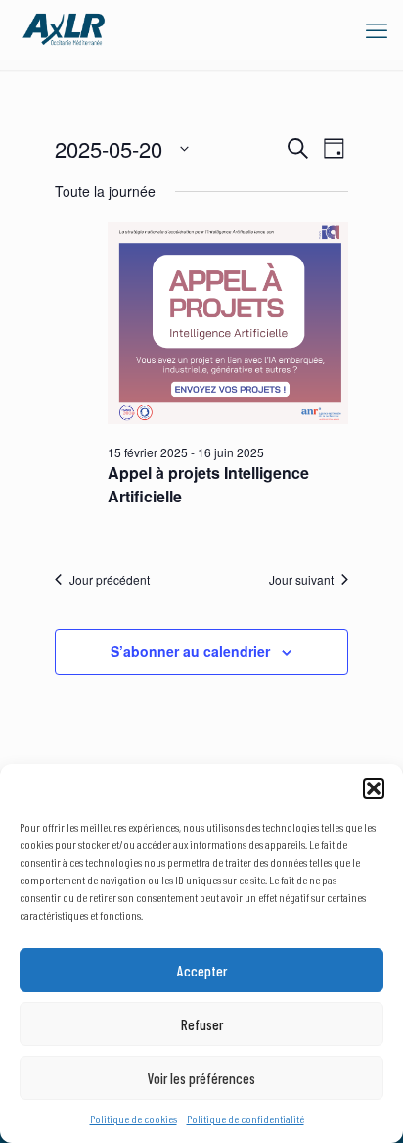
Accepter (202, 970)
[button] (373, 788)
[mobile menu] (376, 29)
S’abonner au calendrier (190, 651)
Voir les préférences (201, 1078)
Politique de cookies (133, 1118)
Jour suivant (301, 580)
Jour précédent (109, 580)
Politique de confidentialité (245, 1118)
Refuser (202, 1024)
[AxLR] (63, 29)
